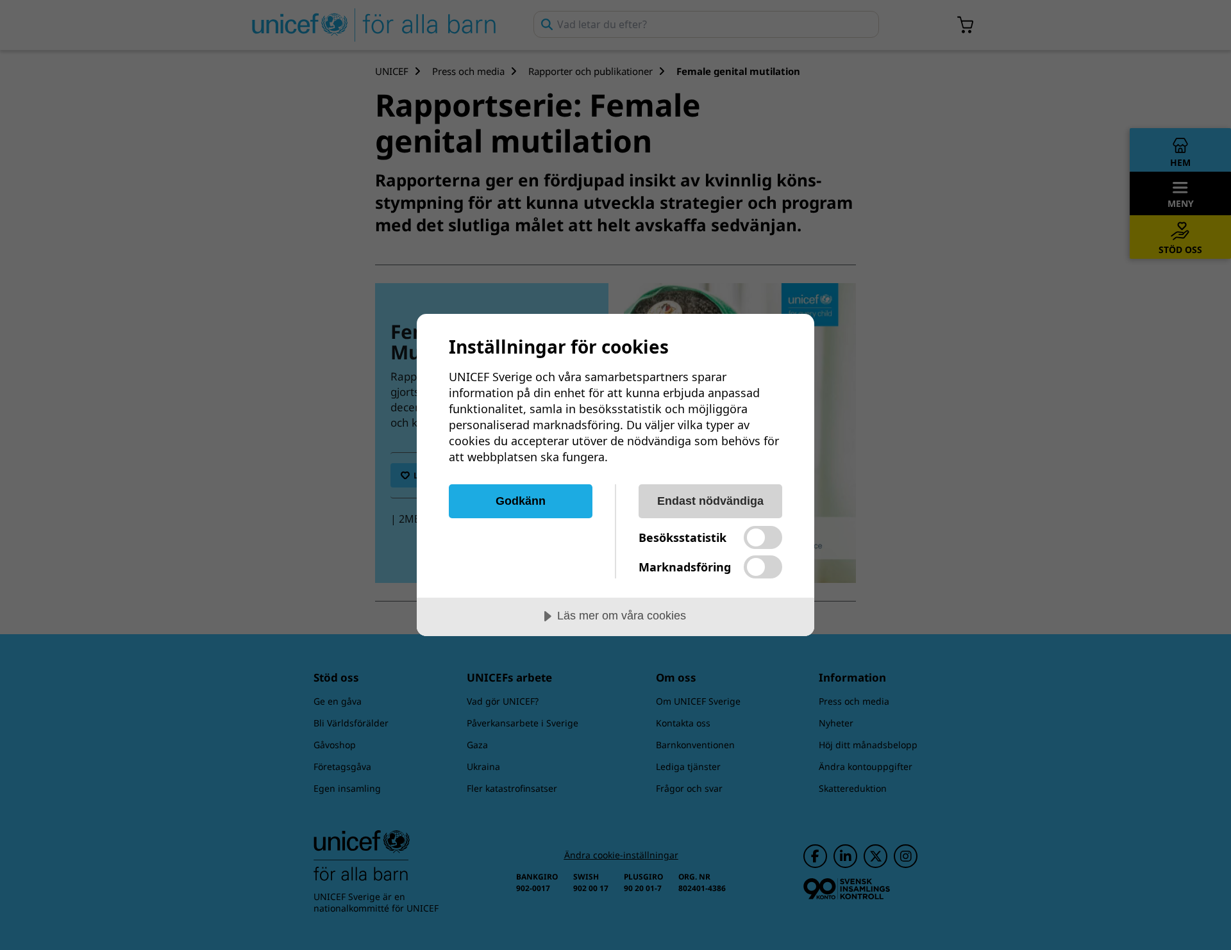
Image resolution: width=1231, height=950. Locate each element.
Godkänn (521, 501)
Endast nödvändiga (710, 501)
